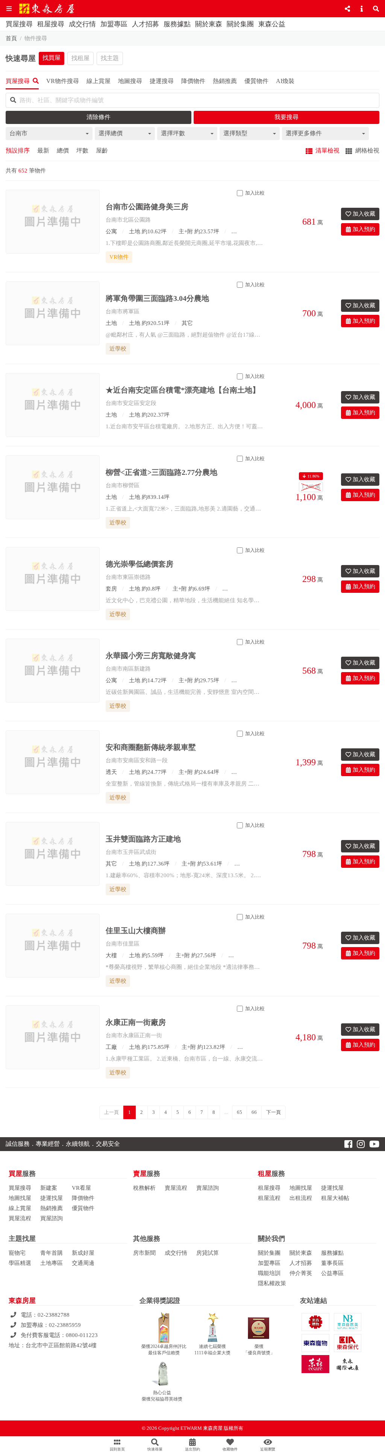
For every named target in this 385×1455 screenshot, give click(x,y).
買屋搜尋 (19, 24)
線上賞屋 (20, 1208)
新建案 (48, 1188)
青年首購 (51, 1253)
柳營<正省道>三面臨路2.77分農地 (161, 472)
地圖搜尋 (130, 81)
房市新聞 (144, 1253)
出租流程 (301, 1198)
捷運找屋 (51, 1198)
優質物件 (83, 1208)
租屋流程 (269, 1198)
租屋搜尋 (50, 24)
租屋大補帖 (335, 1198)
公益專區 (332, 1273)
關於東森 (208, 24)
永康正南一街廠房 (136, 1022)
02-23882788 (54, 1315)
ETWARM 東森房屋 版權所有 (211, 1428)
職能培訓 (269, 1273)
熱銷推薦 (51, 1208)
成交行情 (82, 24)
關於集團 (240, 24)
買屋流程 (20, 1218)
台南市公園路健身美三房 (147, 206)
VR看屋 (81, 1188)
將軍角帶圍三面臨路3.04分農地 (157, 298)
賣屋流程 (176, 1188)
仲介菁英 (301, 1273)
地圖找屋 (20, 1198)
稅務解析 (144, 1188)
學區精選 (20, 1263)
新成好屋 (83, 1253)
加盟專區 (113, 24)
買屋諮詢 (51, 1218)
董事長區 (332, 1263)
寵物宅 (17, 1253)
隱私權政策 (272, 1283)
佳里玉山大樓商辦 (136, 930)
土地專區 (51, 1263)
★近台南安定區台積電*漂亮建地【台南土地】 (183, 390)
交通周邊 (83, 1263)
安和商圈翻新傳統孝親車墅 (151, 747)
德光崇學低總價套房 (139, 564)
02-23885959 (65, 1325)
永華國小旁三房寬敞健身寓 (151, 655)
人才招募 (145, 24)
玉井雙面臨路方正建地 (143, 839)
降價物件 (83, 1198)
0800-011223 (82, 1335)
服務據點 (177, 24)
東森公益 (271, 24)
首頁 (11, 38)
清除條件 (98, 117)
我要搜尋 (286, 117)
